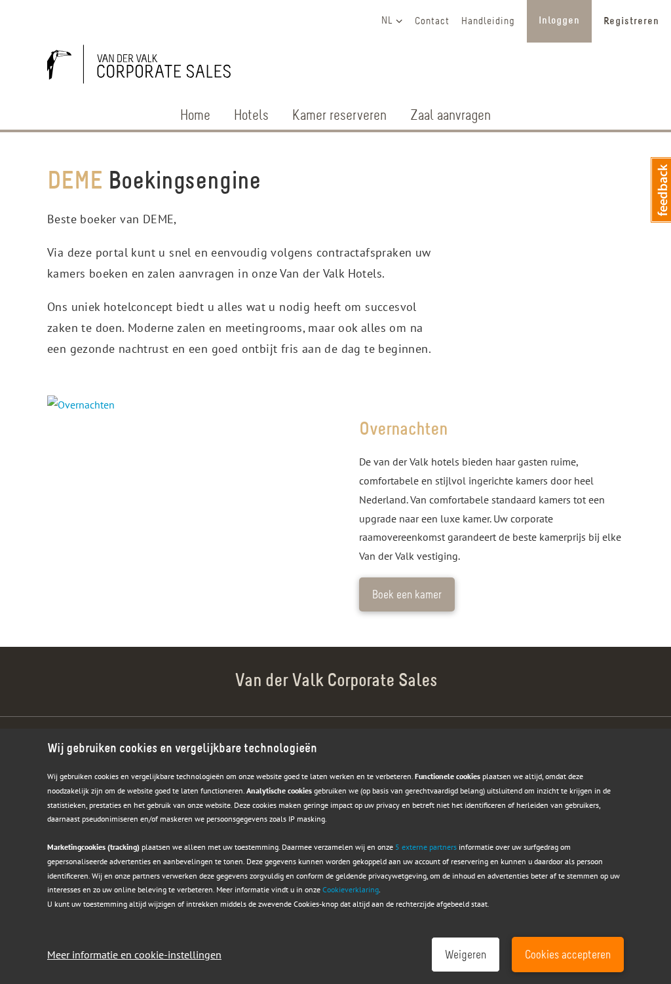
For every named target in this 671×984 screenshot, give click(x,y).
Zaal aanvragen (450, 116)
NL (387, 21)
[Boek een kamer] (191, 503)
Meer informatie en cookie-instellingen (134, 954)
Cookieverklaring (350, 889)
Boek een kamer (407, 596)
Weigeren (465, 956)
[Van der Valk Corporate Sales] (145, 67)
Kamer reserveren (339, 116)
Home (195, 116)
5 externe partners (426, 847)
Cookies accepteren (568, 956)
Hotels (251, 116)
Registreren (631, 21)
